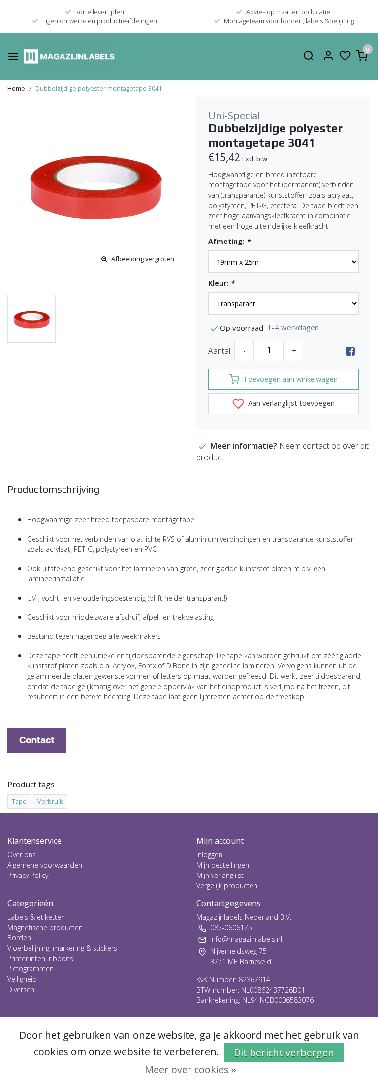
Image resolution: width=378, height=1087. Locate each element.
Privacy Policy (27, 875)
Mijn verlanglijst (220, 875)
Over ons (21, 854)
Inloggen (209, 854)
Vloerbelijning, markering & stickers (62, 948)
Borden (19, 937)
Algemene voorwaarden (44, 865)
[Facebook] (350, 350)
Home (16, 88)
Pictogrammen (30, 968)
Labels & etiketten (36, 917)
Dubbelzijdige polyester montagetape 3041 (98, 88)
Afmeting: (229, 241)
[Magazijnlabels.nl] (69, 56)
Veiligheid (22, 979)
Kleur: (221, 283)
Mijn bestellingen (222, 865)
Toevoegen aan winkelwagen (290, 379)
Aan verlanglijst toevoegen (290, 403)
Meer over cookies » (190, 1069)
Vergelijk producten (226, 885)
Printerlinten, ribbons (40, 958)
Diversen (20, 989)
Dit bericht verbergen (284, 1052)
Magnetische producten (45, 927)
